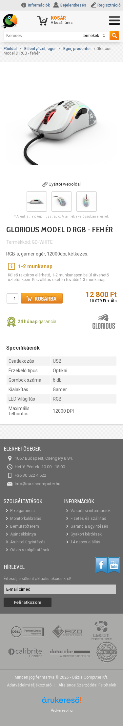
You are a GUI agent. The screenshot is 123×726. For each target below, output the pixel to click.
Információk (38, 5)
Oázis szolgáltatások (29, 550)
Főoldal (10, 48)
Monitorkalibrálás (25, 518)
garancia (37, 321)
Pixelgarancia (22, 510)
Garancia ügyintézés (89, 526)
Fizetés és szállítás (88, 518)
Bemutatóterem (24, 526)
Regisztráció (109, 5)
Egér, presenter (77, 48)
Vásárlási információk (91, 510)
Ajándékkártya (23, 534)
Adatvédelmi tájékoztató (29, 685)
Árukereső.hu (61, 710)
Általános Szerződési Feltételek (87, 685)
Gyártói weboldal (65, 184)
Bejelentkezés (73, 5)
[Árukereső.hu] (61, 702)
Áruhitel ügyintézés (28, 542)
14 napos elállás (85, 542)
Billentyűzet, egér (40, 48)
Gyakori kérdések (86, 534)
